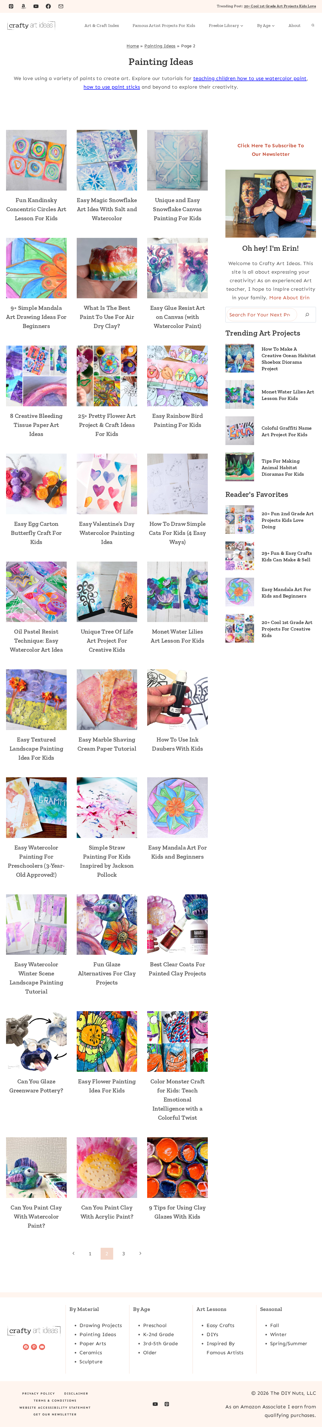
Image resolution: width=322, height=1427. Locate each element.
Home (133, 45)
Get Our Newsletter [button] (55, 1414)
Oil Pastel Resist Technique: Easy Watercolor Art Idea (36, 640)
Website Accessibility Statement (55, 1407)
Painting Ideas (160, 45)
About (295, 25)
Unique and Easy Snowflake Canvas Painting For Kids (177, 209)
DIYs (212, 1334)
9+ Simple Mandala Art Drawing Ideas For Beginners (36, 317)
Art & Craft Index (102, 25)
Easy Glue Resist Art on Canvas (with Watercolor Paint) (177, 317)
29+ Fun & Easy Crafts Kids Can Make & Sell (287, 556)
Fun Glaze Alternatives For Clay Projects (107, 973)
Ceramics (90, 1352)
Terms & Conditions (55, 1400)
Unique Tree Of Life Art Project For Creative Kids (107, 640)
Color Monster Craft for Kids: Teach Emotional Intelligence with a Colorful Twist (177, 1099)
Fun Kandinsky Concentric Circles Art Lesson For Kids (36, 209)
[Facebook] (48, 6)
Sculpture (90, 1362)
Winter (278, 1334)
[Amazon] (23, 6)
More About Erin (289, 298)
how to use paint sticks (112, 87)
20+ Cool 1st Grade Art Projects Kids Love (280, 6)
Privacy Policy (38, 1393)
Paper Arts (92, 1343)
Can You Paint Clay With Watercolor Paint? (36, 1216)
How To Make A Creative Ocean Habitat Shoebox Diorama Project (289, 359)
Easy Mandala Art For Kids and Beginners (286, 592)
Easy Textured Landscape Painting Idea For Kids (36, 748)
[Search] (307, 314)
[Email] (61, 6)
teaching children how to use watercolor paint (250, 78)
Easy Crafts (220, 1325)
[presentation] (36, 160)
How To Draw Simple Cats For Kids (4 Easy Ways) (177, 532)
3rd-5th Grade (160, 1343)
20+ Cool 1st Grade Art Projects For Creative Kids (287, 628)
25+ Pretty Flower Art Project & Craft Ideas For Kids (107, 424)
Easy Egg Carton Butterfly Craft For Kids (36, 532)
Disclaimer (76, 1393)
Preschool (155, 1325)
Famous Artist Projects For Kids (164, 25)
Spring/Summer (288, 1343)
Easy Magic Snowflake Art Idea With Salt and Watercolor (107, 209)
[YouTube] (36, 6)
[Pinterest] (11, 6)
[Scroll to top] (309, 1407)
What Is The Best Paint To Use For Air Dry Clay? (107, 317)
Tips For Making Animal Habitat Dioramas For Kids (283, 467)
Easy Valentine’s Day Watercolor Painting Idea (107, 532)
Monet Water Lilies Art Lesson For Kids (288, 395)
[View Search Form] (313, 25)
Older (150, 1352)
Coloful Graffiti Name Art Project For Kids (287, 431)
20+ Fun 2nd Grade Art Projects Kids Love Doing (288, 520)
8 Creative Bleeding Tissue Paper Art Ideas (36, 424)
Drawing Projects (100, 1325)
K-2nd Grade (158, 1334)
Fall (274, 1325)
